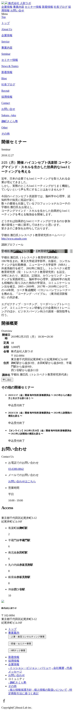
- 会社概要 (58, 668)
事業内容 (18, 6)
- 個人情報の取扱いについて (50, 689)
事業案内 (13, 632)
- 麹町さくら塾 (17, 682)
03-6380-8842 (16, 468)
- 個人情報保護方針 (20, 689)
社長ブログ (60, 6)
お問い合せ (17, 10)
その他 (12, 686)
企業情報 (6, 6)
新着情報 (47, 6)
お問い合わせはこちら (22, 481)
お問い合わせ (16, 675)
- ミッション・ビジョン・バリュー (29, 668)
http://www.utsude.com (14, 238)
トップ (12, 629)
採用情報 (13, 660)
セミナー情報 (33, 6)
